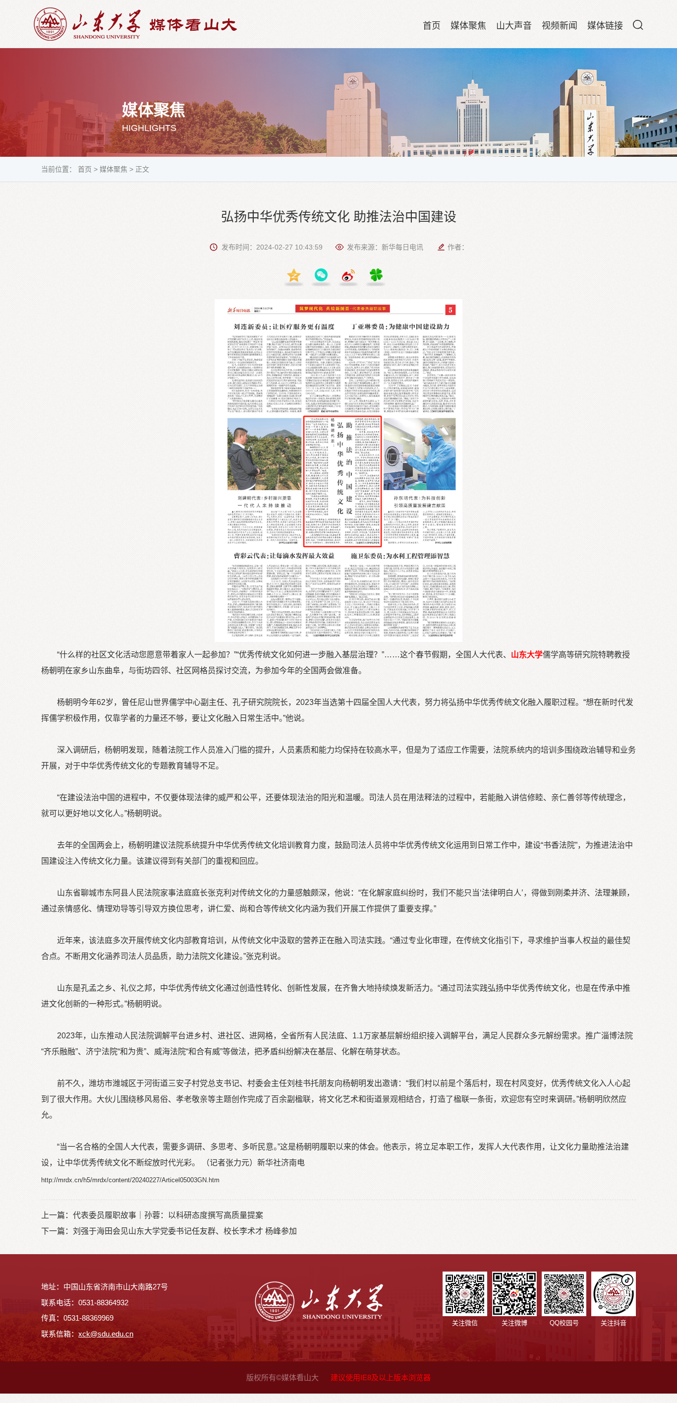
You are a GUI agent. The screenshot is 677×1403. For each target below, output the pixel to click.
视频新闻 (559, 26)
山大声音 (514, 26)
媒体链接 (605, 26)
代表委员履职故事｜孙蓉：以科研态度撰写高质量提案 (168, 1215)
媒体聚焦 (468, 26)
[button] (638, 25)
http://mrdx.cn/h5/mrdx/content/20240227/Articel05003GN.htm (130, 1180)
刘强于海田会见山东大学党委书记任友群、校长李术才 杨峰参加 (185, 1231)
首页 (432, 26)
